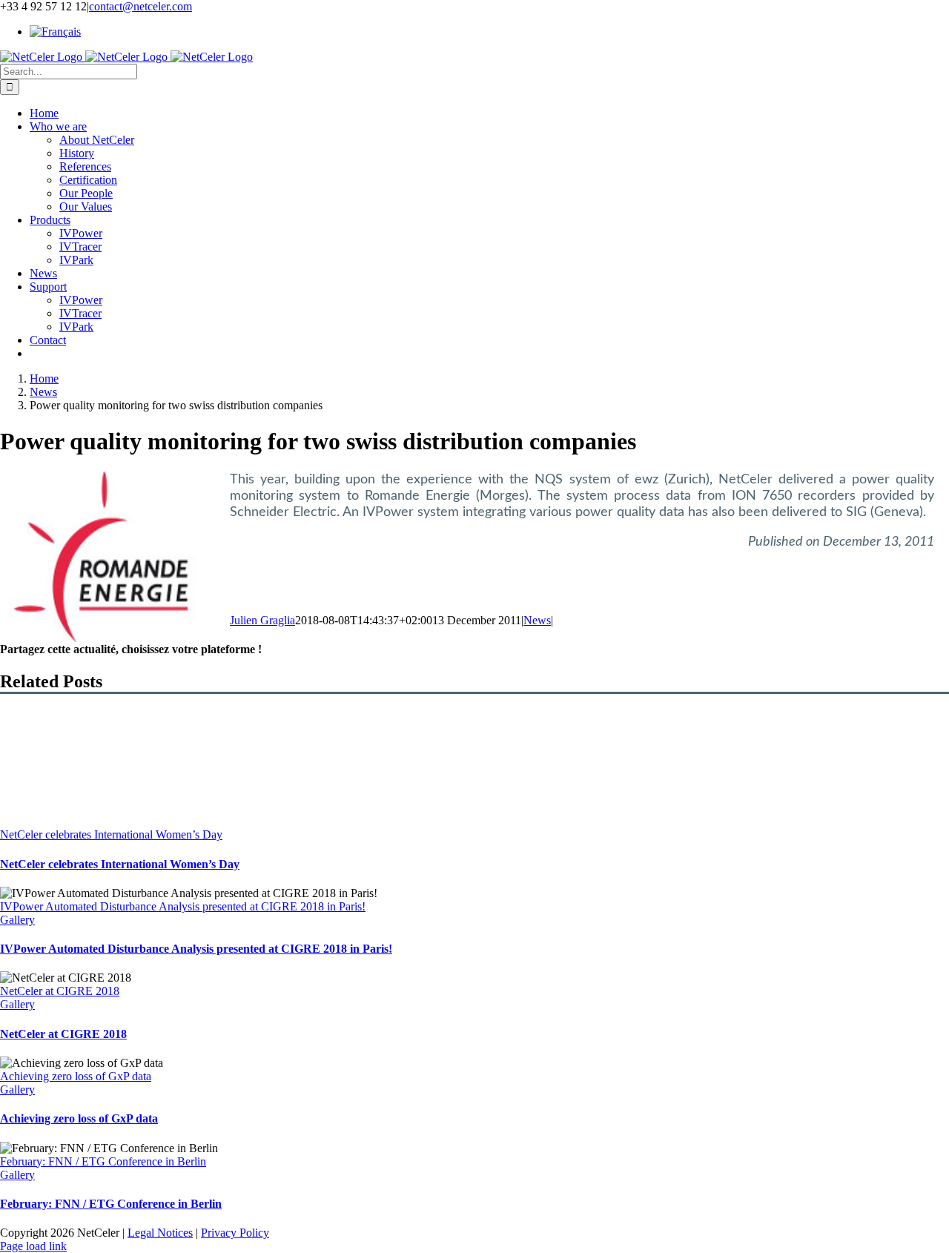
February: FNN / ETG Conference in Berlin (103, 1161)
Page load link (33, 1246)
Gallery (17, 919)
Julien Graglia (262, 620)
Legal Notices (160, 1232)
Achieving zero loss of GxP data (75, 1076)
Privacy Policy (235, 1232)
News (537, 620)
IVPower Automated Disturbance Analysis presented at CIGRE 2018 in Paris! (183, 906)
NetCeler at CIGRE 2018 (59, 991)
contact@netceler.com (140, 6)
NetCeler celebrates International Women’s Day (111, 834)
